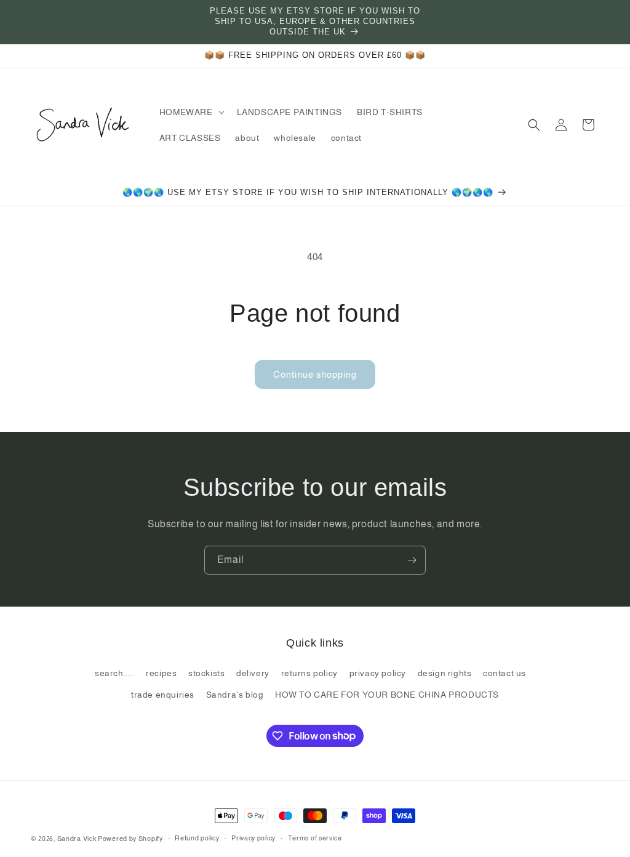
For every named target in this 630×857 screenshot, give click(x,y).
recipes (161, 673)
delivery (252, 673)
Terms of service (315, 838)
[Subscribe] (411, 560)
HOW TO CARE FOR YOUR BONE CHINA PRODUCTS (387, 695)
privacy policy (377, 673)
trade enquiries (162, 695)
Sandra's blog (235, 695)
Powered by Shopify (130, 838)
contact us (504, 673)
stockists (206, 673)
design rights (445, 673)
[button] (190, 112)
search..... (115, 673)
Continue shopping (315, 374)
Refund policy (197, 838)
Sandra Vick (77, 838)
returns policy (309, 673)
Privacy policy (253, 838)
